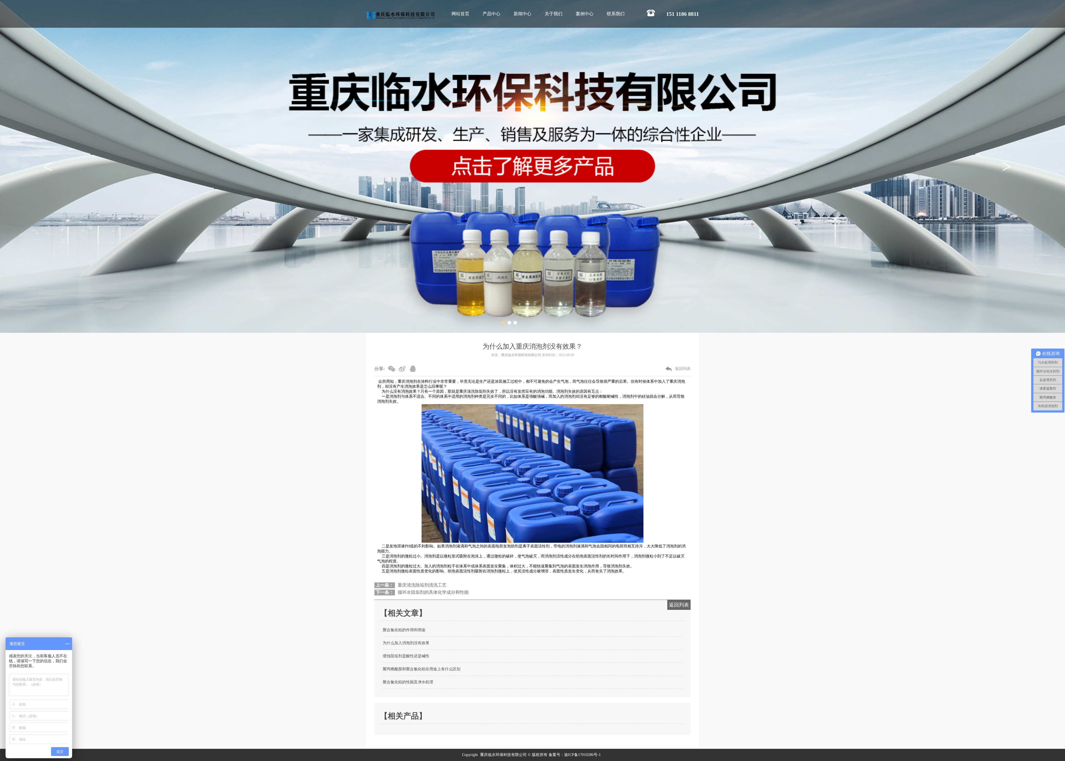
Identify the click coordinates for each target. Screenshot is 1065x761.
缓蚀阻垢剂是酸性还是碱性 (406, 656)
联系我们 (616, 13)
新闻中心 (522, 13)
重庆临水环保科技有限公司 (521, 355)
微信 (392, 370)
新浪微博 (403, 370)
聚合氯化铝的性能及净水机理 (408, 682)
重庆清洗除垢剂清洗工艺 (422, 585)
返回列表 (683, 369)
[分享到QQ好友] (413, 370)
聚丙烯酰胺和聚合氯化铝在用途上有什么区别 (421, 669)
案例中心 (585, 13)
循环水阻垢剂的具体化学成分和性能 (433, 592)
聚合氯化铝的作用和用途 (404, 630)
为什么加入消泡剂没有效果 (406, 643)
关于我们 (553, 13)
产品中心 (491, 13)
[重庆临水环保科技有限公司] (400, 15)
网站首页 (460, 13)
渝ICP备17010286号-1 (583, 755)
